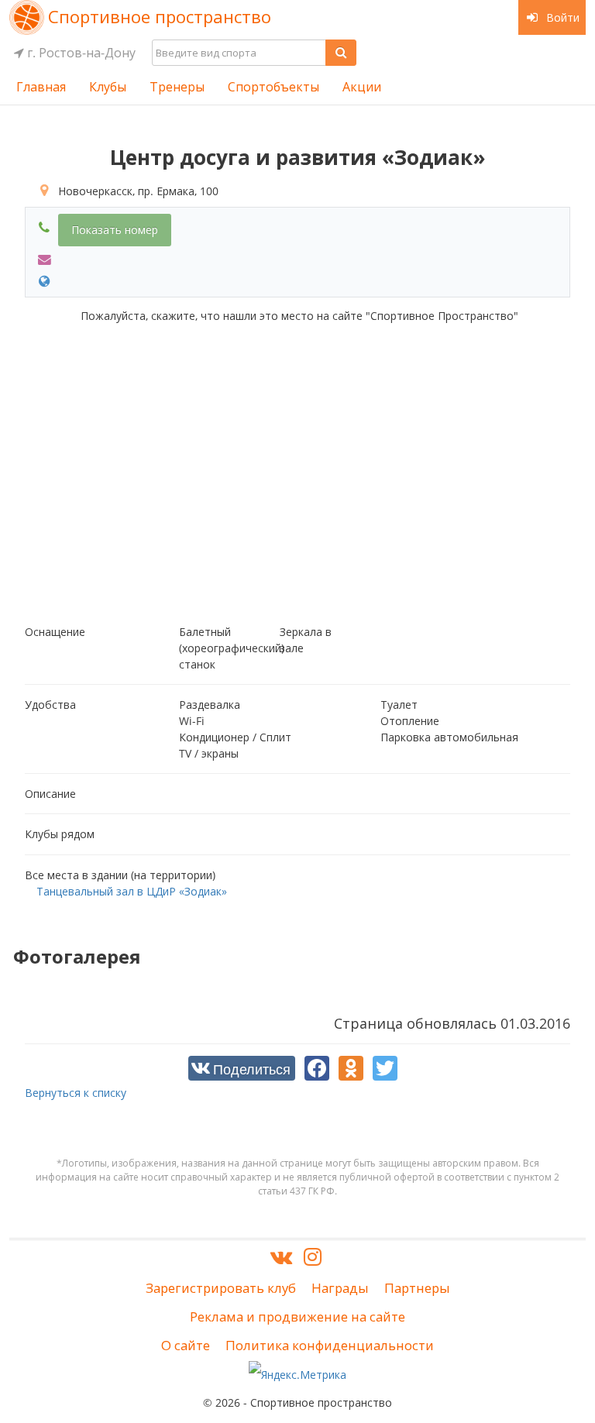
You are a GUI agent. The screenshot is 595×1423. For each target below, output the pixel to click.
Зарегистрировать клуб (221, 1288)
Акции (361, 86)
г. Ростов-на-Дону (80, 52)
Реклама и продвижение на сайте (297, 1316)
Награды (340, 1288)
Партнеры (417, 1288)
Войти (561, 17)
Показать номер (114, 229)
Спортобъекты (273, 86)
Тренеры (177, 86)
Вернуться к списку (75, 1092)
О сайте (185, 1345)
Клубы (107, 86)
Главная (41, 86)
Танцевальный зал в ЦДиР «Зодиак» (131, 891)
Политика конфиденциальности (329, 1345)
